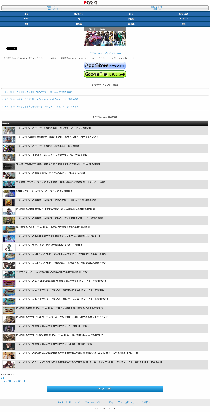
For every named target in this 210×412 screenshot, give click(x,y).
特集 (26, 24)
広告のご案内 (115, 402)
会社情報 (146, 402)
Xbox (131, 14)
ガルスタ (131, 19)
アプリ (26, 19)
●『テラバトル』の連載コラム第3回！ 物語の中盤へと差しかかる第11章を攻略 (36, 92)
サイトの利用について (68, 402)
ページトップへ (105, 389)
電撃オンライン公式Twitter (157, 8)
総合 (26, 14)
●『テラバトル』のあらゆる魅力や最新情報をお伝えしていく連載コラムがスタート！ (40, 106)
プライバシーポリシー (94, 402)
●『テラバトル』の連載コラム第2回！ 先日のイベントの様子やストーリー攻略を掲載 (39, 99)
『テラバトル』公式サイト (14, 381)
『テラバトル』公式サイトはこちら (105, 53)
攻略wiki (79, 24)
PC (79, 19)
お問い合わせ (132, 402)
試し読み (131, 24)
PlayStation (78, 14)
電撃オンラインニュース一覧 (53, 8)
